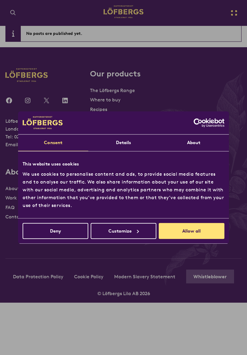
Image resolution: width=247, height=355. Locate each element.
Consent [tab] (53, 142)
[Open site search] (12, 12)
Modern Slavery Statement (144, 276)
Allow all (191, 231)
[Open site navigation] (234, 12)
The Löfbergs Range (112, 90)
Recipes (98, 109)
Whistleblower (210, 276)
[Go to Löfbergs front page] (123, 16)
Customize (120, 231)
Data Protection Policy (38, 276)
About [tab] (194, 142)
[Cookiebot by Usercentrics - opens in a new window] (198, 122)
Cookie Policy (88, 276)
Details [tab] (123, 142)
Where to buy (105, 100)
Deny (55, 231)
